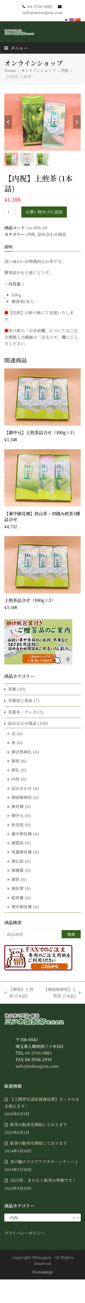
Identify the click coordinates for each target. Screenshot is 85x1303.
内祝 (31, 234)
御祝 (15, 761)
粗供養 (17, 897)
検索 (71, 934)
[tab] (8, 246)
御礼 (15, 770)
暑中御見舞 (21, 834)
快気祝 (17, 825)
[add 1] (15, 210)
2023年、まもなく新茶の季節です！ (43, 1180)
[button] (16, 48)
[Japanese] (66, 20)
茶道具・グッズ (22, 712)
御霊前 (17, 843)
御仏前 (17, 861)
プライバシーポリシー (24, 1233)
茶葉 (12, 689)
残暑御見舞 (21, 852)
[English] (72, 20)
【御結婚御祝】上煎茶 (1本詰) (58, 992)
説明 (8, 247)
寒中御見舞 (21, 906)
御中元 (17, 815)
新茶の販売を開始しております (38, 1124)
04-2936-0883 (39, 6)
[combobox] (42, 1217)
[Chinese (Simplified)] (78, 20)
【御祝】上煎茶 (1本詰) (18, 992)
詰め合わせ (21, 788)
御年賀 (17, 888)
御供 (15, 879)
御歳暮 (17, 870)
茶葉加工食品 (20, 700)
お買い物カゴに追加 (44, 212)
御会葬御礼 (21, 752)
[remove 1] (15, 214)
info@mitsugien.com (43, 12)
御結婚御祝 (21, 797)
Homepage (42, 1271)
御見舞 (17, 806)
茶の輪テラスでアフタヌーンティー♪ (44, 1161)
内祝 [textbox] (41, 1218)
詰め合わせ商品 (52, 234)
